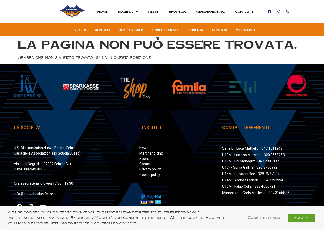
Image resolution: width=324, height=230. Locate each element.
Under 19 (102, 29)
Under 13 (219, 29)
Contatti (244, 11)
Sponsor (177, 11)
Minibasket (245, 29)
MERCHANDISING (210, 11)
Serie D (80, 29)
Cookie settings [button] (264, 217)
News (153, 11)
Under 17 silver (165, 29)
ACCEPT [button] (301, 218)
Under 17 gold (131, 29)
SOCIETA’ (126, 11)
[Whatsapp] (287, 11)
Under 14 (195, 29)
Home (102, 11)
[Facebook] (269, 11)
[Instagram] (278, 11)
